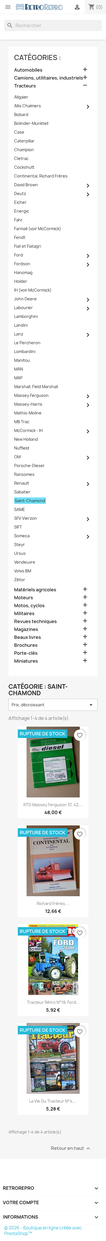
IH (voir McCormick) (32, 290)
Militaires (24, 614)
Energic (21, 211)
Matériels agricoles (35, 590)
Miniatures (26, 661)
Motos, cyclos (29, 606)
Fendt (19, 237)
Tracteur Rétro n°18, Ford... (53, 1002)
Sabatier (22, 492)
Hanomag (23, 272)
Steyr (19, 544)
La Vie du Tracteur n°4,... (53, 1101)
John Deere (25, 298)
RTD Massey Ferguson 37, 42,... (53, 804)
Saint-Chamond (30, 500)
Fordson (22, 263)
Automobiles (28, 70)
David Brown (26, 184)
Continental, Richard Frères (41, 176)
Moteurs (23, 598)
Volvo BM (22, 571)
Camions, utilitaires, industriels (48, 78)
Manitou (22, 360)
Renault (21, 483)
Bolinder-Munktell (31, 123)
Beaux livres (27, 637)
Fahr (18, 219)
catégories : (37, 57)
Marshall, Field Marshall (36, 386)
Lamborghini (26, 316)
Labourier (23, 307)
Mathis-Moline (28, 413)
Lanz (18, 334)
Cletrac (21, 158)
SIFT (18, 527)
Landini (21, 325)
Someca (22, 535)
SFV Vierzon (25, 518)
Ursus (20, 553)
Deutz (20, 193)
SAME (19, 509)
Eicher (20, 202)
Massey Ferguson (31, 395)
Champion (24, 149)
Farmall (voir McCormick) (37, 228)
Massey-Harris (28, 404)
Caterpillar (24, 141)
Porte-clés (26, 653)
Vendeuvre (24, 562)
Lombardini (24, 351)
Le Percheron (27, 342)
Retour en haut (71, 1148)
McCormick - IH (28, 430)
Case (19, 132)
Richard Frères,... (53, 903)
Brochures (26, 645)
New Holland (26, 439)
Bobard (21, 114)
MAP (18, 377)
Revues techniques (35, 621)
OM (17, 456)
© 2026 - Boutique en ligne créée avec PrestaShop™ (43, 1230)
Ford (18, 255)
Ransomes (24, 474)
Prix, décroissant (53, 704)
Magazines (26, 629)
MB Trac (21, 421)
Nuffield (21, 448)
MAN (18, 369)
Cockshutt (24, 167)
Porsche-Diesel (29, 465)
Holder (20, 281)
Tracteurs (25, 86)
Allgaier (21, 97)
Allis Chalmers (27, 105)
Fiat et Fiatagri (27, 246)
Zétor (19, 579)
